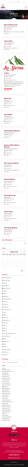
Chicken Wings (7, 349)
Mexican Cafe (7, 98)
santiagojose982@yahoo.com (10, 218)
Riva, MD (4, 413)
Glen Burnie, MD (6, 393)
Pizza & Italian (7, 309)
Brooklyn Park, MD (6, 378)
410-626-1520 (8, 103)
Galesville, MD (5, 389)
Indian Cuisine (6, 320)
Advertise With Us (14, 462)
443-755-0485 (8, 30)
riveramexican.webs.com (10, 202)
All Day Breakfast (7, 277)
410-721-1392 (8, 152)
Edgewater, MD (6, 388)
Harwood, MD (5, 396)
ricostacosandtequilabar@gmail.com (12, 170)
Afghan (5, 325)
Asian (5, 314)
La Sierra (6, 73)
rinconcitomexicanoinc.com (11, 186)
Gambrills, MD (5, 391)
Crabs (5, 354)
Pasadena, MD (6, 411)
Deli (4, 338)
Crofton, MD (5, 381)
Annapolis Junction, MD (7, 371)
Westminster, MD (6, 420)
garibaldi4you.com (9, 121)
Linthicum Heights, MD (7, 401)
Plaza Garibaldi (8, 114)
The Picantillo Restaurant (10, 228)
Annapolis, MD (6, 369)
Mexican (5, 304)
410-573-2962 (8, 78)
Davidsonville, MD (6, 384)
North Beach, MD (6, 406)
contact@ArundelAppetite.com (17, 451)
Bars (5, 301)
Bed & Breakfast (7, 298)
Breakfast (5, 341)
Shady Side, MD (6, 418)
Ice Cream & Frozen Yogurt (9, 333)
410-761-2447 (8, 119)
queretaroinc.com (9, 153)
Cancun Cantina (8, 41)
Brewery (5, 322)
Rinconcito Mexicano (9, 179)
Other (5, 293)
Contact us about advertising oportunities (10, 362)
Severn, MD (5, 415)
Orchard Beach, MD (6, 410)
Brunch (4, 283)
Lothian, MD (5, 403)
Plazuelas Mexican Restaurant (12, 131)
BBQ (4, 344)
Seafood (6, 352)
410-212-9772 (8, 216)
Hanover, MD (5, 395)
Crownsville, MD (6, 383)
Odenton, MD (5, 408)
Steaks (5, 346)
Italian (5, 330)
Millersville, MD (6, 405)
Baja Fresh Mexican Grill (10, 25)
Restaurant (6, 280)
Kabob (5, 328)
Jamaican (5, 317)
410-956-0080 (8, 136)
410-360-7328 (8, 233)
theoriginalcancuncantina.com (11, 48)
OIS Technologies (21, 464)
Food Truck (6, 288)
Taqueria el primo (8, 211)
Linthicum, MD (6, 400)
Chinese (5, 306)
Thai (4, 312)
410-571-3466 (8, 168)
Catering (5, 296)
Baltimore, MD (6, 374)
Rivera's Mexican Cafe (9, 195)
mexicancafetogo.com (10, 105)
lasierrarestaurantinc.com (10, 80)
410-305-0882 (8, 184)
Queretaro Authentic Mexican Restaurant (11, 146)
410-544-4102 (8, 200)
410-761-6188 (8, 46)
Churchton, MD (6, 379)
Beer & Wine (6, 336)
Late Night (6, 285)
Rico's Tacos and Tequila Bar (11, 163)
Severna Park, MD (6, 416)
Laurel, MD (5, 398)
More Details (6, 33)
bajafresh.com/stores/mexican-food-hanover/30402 (16, 31)
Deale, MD (4, 386)
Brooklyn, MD (5, 376)
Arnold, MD (5, 373)
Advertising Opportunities (14, 457)
